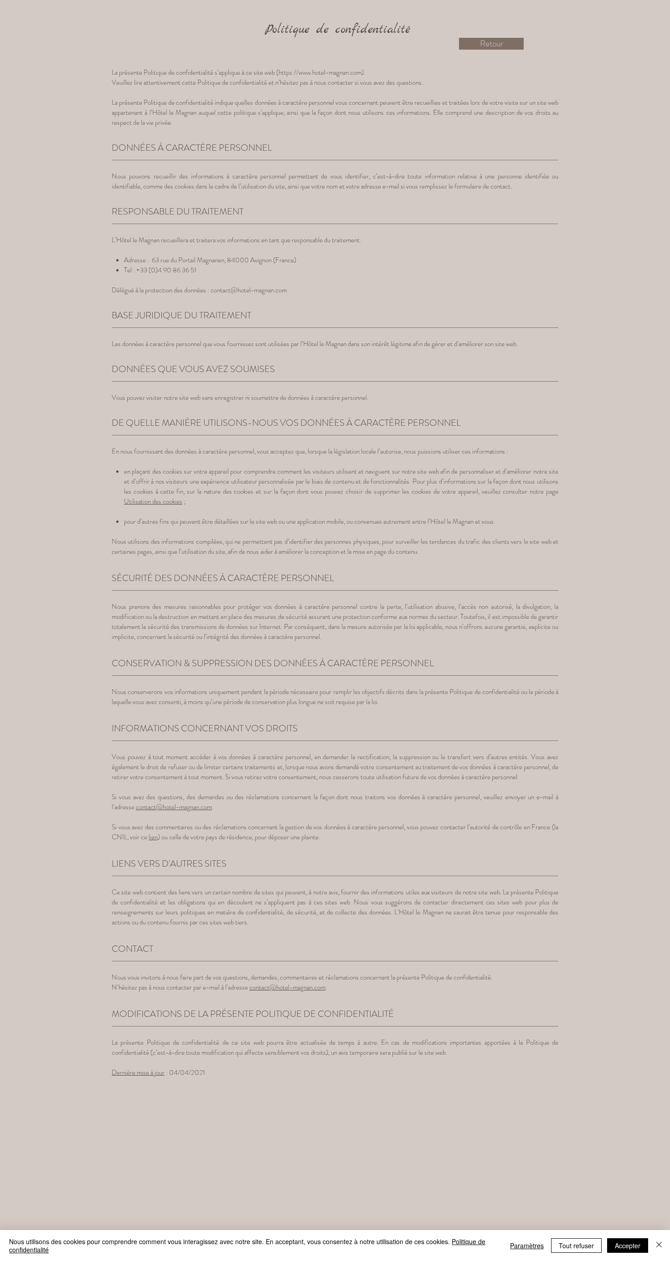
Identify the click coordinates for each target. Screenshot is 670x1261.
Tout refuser (576, 1245)
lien (153, 837)
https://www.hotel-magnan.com (319, 72)
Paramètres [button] (527, 1245)
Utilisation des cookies (153, 501)
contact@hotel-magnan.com (249, 290)
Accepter (627, 1245)
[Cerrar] (659, 1245)
